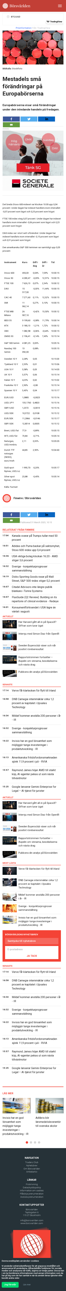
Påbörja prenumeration (31, 1193)
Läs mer (27, 1284)
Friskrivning (32, 1184)
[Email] (11, 124)
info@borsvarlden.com (31, 1220)
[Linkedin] (46, 119)
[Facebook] (11, 119)
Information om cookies (32, 1190)
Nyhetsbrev (31, 1165)
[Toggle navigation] (59, 6)
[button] (27, 1142)
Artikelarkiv (31, 1171)
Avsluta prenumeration (31, 1197)
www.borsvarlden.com (31, 1223)
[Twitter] (28, 119)
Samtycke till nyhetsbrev (22, 940)
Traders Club (31, 1162)
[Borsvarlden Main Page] (16, 6)
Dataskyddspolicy (32, 1187)
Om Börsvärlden (32, 1168)
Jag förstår (10, 1284)
